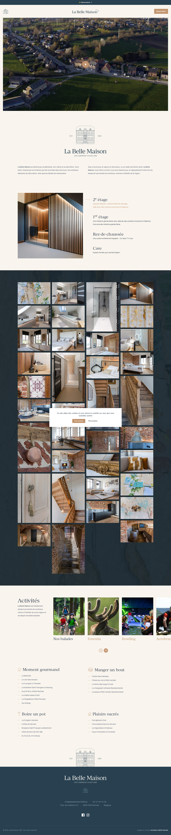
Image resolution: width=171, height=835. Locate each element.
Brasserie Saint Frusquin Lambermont (36, 728)
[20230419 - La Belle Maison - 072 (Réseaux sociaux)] (34, 447)
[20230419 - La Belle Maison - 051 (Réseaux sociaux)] (102, 488)
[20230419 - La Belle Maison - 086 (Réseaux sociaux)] (68, 316)
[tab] (120, 203)
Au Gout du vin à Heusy (31, 736)
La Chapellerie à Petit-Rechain (34, 699)
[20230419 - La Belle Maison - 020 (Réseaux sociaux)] (102, 367)
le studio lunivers (157, 830)
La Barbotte (26, 676)
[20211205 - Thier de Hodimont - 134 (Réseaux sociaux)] (137, 316)
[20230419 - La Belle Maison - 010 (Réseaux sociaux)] (34, 363)
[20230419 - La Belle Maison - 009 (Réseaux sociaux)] (68, 377)
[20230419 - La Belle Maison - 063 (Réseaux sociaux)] (102, 512)
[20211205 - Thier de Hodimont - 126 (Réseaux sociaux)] (34, 293)
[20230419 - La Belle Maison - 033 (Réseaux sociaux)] (68, 293)
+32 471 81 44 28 (99, 802)
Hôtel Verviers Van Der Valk (32, 732)
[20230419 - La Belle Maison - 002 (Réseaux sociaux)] (34, 498)
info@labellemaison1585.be (76, 802)
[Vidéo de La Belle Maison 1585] (85, 64)
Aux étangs (26, 703)
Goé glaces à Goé (99, 720)
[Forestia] (103, 616)
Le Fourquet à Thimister (31, 683)
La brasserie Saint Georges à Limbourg (37, 687)
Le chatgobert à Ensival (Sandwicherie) (107, 688)
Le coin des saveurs (29, 679)
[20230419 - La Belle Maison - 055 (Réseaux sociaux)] (102, 441)
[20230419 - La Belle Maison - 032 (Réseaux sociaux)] (34, 316)
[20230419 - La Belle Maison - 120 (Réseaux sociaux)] (34, 535)
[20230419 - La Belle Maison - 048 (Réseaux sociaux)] (102, 465)
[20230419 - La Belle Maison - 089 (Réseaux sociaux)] (102, 307)
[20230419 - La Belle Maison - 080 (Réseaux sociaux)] (102, 404)
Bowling (129, 638)
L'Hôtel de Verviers (29, 724)
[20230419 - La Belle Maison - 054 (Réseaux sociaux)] (68, 461)
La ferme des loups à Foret (102, 684)
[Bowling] (137, 616)
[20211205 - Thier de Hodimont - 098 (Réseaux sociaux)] (34, 387)
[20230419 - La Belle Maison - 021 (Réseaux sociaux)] (34, 340)
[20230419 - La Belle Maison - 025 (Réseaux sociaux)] (137, 293)
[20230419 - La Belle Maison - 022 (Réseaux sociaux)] (102, 344)
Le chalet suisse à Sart (31, 695)
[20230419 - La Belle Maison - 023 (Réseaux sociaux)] (137, 363)
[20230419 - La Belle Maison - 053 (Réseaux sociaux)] (137, 461)
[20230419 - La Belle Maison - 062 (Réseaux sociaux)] (137, 437)
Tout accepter (78, 421)
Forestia (94, 638)
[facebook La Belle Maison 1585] (83, 815)
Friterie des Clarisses (100, 676)
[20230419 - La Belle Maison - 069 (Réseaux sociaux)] (34, 410)
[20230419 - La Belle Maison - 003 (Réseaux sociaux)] (68, 340)
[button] (106, 650)
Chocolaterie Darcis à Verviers (104, 724)
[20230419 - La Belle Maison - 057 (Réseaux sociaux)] (137, 531)
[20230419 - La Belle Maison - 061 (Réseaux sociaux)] (68, 549)
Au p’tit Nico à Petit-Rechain (33, 691)
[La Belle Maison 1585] (5, 11)
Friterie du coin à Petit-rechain (104, 680)
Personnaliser (92, 421)
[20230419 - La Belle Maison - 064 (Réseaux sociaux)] (68, 437)
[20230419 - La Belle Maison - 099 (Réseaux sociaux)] (137, 340)
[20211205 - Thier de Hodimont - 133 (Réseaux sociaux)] (137, 484)
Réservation (85, 2)
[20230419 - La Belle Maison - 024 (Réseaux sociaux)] (68, 498)
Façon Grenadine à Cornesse (103, 732)
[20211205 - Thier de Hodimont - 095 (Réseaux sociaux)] (137, 508)
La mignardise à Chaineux (102, 728)
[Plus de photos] (50, 225)
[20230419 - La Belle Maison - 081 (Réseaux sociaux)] (137, 400)
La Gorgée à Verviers (30, 720)
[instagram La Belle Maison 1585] (88, 815)
